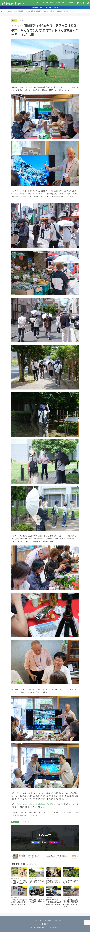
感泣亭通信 (58, 920)
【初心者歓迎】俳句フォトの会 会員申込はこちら (45, 7)
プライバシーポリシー (46, 920)
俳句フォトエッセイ (55, 2)
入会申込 (64, 2)
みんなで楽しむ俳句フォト (41, 927)
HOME (4, 11)
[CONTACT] (87, 3)
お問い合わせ (72, 2)
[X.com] (81, 3)
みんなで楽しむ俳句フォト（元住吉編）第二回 (35, 804)
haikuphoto (25, 822)
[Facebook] (78, 3)
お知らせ (10, 11)
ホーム (38, 2)
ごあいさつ (45, 2)
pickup (33, 822)
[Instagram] (84, 3)
